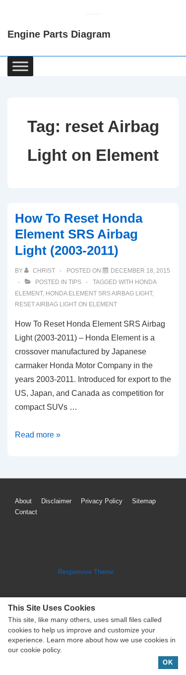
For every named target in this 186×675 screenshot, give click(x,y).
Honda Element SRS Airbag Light (99, 293)
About (23, 501)
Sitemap (144, 501)
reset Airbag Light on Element (66, 304)
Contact (26, 512)
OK (168, 662)
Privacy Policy (102, 501)
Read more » (38, 435)
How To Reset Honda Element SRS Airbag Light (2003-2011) (78, 234)
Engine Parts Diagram (59, 34)
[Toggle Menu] (20, 66)
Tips (74, 282)
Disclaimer (56, 501)
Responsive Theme (86, 572)
